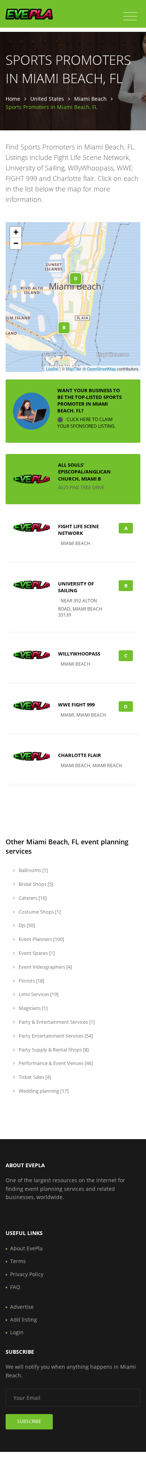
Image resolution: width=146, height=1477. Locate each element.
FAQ (15, 1286)
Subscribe (29, 1421)
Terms (18, 1261)
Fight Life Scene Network (78, 529)
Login (17, 1332)
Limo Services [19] (38, 994)
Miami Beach (90, 98)
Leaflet (52, 369)
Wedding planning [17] (43, 1090)
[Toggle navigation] (130, 16)
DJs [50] (26, 925)
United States (47, 98)
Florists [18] (31, 980)
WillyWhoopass (79, 653)
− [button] (15, 243)
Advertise (22, 1306)
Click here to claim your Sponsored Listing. (86, 423)
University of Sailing (76, 587)
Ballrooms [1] (33, 870)
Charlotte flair (79, 755)
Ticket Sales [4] (34, 1077)
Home (13, 98)
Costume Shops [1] (39, 911)
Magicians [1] (33, 1008)
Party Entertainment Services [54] (55, 1035)
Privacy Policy (26, 1274)
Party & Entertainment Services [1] (56, 1022)
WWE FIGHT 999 (76, 704)
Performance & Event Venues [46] (55, 1063)
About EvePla (26, 1248)
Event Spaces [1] (36, 953)
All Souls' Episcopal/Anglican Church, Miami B (84, 471)
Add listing (23, 1319)
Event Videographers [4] (45, 966)
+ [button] (15, 232)
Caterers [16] (32, 898)
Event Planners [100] (41, 939)
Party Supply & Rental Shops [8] (53, 1049)
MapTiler (74, 369)
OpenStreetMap (101, 369)
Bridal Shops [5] (35, 884)
